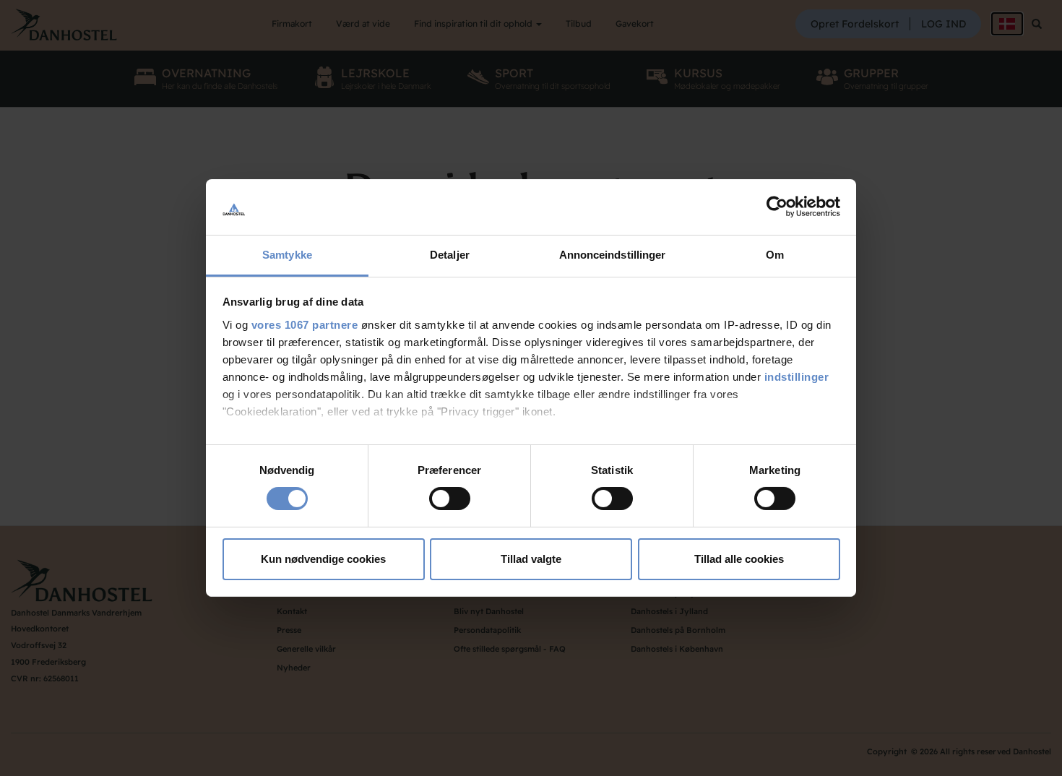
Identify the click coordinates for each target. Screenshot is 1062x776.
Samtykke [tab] (287, 255)
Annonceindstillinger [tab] (612, 255)
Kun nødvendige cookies (323, 559)
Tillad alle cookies (739, 559)
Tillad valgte (531, 559)
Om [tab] (775, 255)
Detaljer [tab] (450, 255)
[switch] (449, 498)
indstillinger (796, 377)
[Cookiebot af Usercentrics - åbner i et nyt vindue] (777, 206)
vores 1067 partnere (304, 325)
